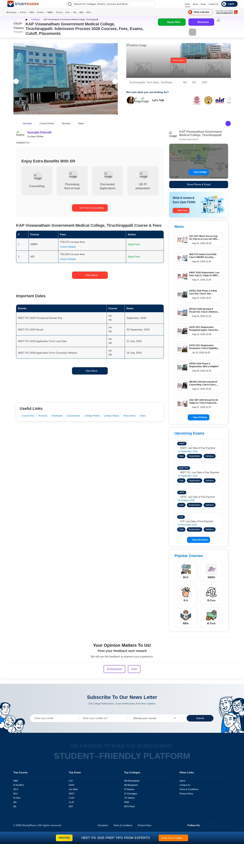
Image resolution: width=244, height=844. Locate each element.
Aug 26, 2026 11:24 (201, 261)
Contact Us (213, 4)
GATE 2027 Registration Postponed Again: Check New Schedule (204, 328)
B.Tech (23, 12)
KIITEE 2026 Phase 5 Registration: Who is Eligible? (204, 365)
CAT (181, 517)
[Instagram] (213, 825)
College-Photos (92, 416)
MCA (15, 789)
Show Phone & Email (198, 184)
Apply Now (173, 22)
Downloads (57, 416)
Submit (200, 718)
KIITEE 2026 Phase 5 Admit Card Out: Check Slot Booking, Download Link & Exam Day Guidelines (203, 292)
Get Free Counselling (91, 207)
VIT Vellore (129, 798)
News (203, 4)
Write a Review (201, 12)
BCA (89, 12)
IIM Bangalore (131, 785)
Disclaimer (103, 825)
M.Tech (40, 12)
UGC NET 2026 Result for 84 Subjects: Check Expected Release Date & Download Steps (203, 401)
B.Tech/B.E (18, 785)
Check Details (68, 246)
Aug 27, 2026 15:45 (201, 389)
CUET (72, 798)
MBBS (50, 12)
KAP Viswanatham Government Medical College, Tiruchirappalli (71, 19)
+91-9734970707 (224, 13)
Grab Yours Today (171, 837)
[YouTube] (228, 825)
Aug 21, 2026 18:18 (201, 243)
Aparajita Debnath (39, 132)
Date (181, 456)
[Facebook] (206, 825)
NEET (71, 793)
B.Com (59, 12)
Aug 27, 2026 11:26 (201, 279)
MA (15, 802)
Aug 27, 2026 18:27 (201, 298)
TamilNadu (35, 19)
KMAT (182, 443)
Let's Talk (158, 100)
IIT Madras (129, 789)
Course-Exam (73, 416)
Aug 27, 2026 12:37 (201, 407)
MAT (71, 806)
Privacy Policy (186, 793)
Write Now (183, 210)
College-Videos (111, 416)
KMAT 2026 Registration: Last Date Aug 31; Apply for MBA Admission (204, 274)
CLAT (71, 802)
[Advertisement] (81, 386)
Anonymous (114, 668)
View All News (200, 417)
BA (74, 12)
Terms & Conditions (189, 789)
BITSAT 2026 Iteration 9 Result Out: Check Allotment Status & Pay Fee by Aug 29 (203, 310)
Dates (81, 123)
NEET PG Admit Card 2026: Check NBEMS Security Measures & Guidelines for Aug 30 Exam (203, 255)
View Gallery (178, 60)
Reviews (66, 123)
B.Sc (68, 12)
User (134, 668)
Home (187, 4)
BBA (81, 12)
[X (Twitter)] (221, 825)
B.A (186, 600)
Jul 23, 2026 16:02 (201, 352)
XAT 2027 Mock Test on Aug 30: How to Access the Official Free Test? (204, 237)
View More (92, 275)
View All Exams (200, 540)
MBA (32, 12)
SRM (126, 802)
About (195, 4)
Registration (194, 456)
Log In (231, 4)
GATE (182, 492)
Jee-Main (73, 789)
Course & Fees (47, 123)
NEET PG (183, 468)
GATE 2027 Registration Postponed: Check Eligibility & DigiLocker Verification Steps (204, 346)
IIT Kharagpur (130, 793)
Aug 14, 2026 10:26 (201, 334)
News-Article (129, 416)
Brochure (203, 22)
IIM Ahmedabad (131, 781)
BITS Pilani (129, 806)
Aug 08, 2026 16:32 (201, 371)
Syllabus (209, 456)
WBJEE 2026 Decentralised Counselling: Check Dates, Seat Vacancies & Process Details (203, 383)
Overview (27, 123)
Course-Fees (28, 416)
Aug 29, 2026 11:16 (201, 316)
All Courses (11, 12)
